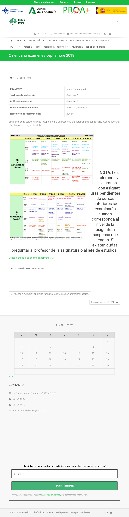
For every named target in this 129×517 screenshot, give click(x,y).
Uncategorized (35, 268)
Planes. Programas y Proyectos (50, 47)
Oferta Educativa (56, 40)
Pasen (77, 2)
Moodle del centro (44, 2)
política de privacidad (50, 495)
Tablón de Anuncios (95, 47)
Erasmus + (101, 40)
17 (21, 359)
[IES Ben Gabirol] (18, 21)
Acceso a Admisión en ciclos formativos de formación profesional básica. (50, 294)
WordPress (84, 512)
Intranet (90, 2)
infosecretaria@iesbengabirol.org (85, 34)
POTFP (13, 47)
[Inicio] (11, 40)
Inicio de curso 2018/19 (104, 302)
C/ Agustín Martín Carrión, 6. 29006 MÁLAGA (34, 393)
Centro (19, 40)
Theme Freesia (54, 512)
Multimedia (77, 47)
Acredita (28, 47)
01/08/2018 (25, 78)
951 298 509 (42, 34)
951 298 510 (59, 34)
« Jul (11, 376)
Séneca (64, 2)
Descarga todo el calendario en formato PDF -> (33, 257)
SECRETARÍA (35, 40)
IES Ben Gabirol (24, 512)
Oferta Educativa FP (80, 40)
